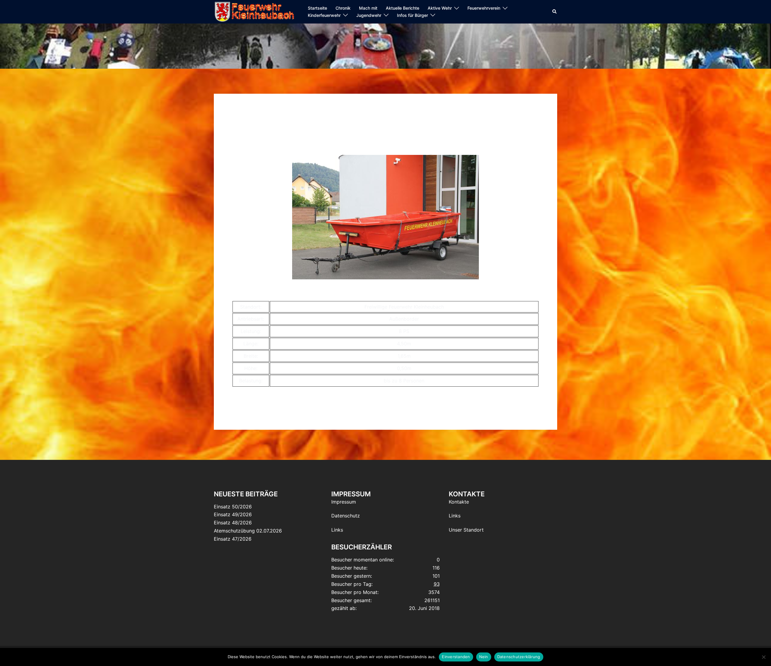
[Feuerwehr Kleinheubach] (254, 11)
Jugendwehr (368, 15)
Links (337, 530)
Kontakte (459, 502)
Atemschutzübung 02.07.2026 (248, 531)
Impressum (343, 502)
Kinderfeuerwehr (324, 15)
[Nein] (763, 657)
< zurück (242, 143)
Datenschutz (345, 516)
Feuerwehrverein (483, 8)
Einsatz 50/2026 (233, 507)
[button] (554, 11)
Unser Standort (466, 530)
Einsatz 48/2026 (233, 523)
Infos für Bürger (412, 15)
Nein (483, 656)
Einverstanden (456, 656)
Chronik (343, 8)
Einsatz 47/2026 (232, 539)
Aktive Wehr (440, 8)
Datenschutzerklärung (518, 656)
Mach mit (368, 8)
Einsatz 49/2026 (233, 514)
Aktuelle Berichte (402, 8)
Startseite (317, 8)
